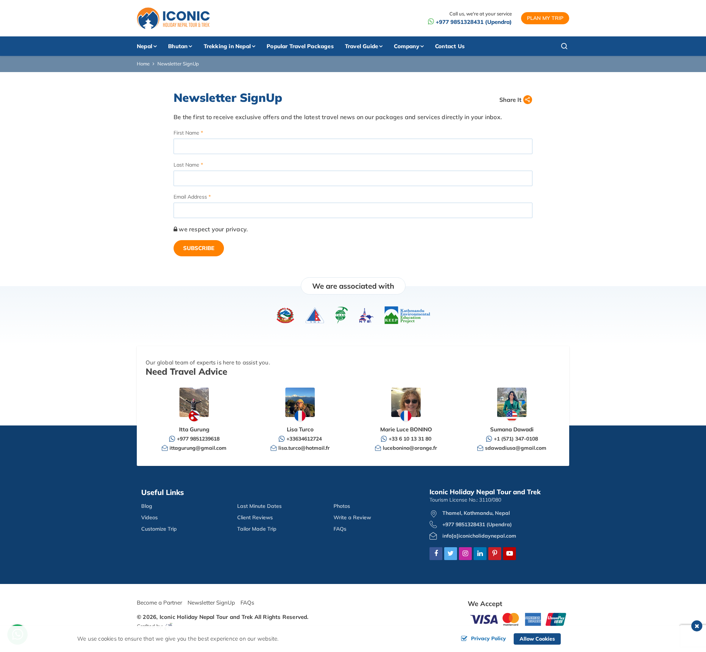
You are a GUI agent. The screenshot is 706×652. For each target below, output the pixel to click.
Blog (146, 506)
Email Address (190, 196)
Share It (510, 99)
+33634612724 (304, 438)
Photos (342, 506)
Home (143, 64)
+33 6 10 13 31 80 (410, 438)
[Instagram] (465, 554)
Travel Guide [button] (361, 46)
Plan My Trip (545, 18)
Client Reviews (255, 517)
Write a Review (352, 517)
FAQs (340, 528)
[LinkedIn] (480, 554)
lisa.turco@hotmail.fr (304, 448)
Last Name (186, 164)
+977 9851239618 (198, 438)
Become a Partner (159, 602)
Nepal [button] (144, 46)
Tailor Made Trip (257, 528)
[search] (551, 46)
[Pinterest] (494, 554)
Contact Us (450, 46)
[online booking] (518, 618)
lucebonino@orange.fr (410, 448)
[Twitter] (450, 554)
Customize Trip (159, 528)
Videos (149, 517)
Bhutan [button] (178, 46)
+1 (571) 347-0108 (516, 438)
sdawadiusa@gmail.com (515, 448)
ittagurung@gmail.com (198, 448)
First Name (186, 132)
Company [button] (406, 46)
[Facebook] (435, 554)
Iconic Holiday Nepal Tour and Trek (206, 616)
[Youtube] (509, 554)
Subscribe (198, 248)
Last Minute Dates (259, 506)
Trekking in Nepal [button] (227, 46)
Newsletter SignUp (211, 602)
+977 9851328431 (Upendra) (474, 21)
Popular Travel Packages (300, 46)
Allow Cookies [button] (537, 638)
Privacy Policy (488, 638)
